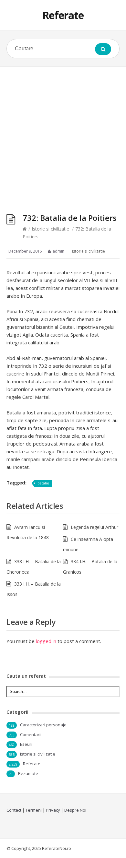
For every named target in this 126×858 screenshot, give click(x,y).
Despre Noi (75, 810)
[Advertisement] (63, 133)
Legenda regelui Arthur (94, 527)
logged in (46, 641)
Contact (13, 810)
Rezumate (28, 773)
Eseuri (26, 744)
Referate (63, 15)
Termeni (34, 810)
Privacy (53, 810)
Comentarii (30, 734)
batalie (43, 483)
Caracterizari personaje (43, 725)
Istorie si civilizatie (50, 229)
